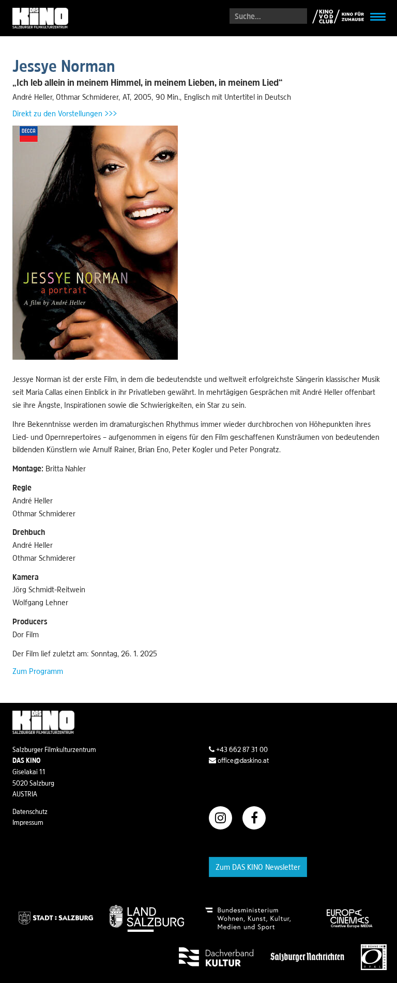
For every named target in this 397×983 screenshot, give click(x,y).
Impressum (27, 822)
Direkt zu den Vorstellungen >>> (64, 113)
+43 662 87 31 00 (241, 749)
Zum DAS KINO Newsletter (258, 867)
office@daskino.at (242, 760)
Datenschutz (30, 811)
